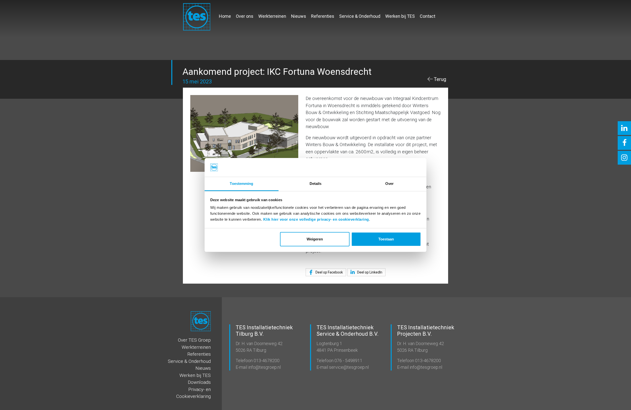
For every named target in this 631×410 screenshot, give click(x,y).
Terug (440, 79)
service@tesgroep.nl (348, 367)
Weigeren (315, 239)
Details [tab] (316, 183)
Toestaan (386, 239)
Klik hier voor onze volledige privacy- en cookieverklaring (316, 219)
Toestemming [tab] (241, 183)
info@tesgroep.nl (264, 367)
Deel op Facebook (329, 272)
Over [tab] (389, 183)
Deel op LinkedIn (369, 272)
